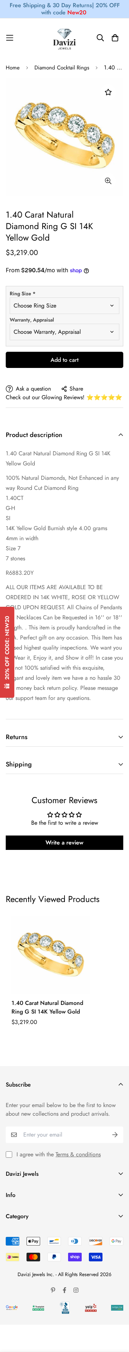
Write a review (64, 842)
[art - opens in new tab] (12, 1307)
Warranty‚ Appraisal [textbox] (32, 319)
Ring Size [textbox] (22, 293)
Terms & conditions (78, 1154)
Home (13, 68)
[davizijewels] (64, 38)
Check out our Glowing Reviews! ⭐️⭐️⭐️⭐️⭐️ (64, 397)
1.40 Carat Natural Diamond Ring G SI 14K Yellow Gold (47, 1007)
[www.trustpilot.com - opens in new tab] (38, 1308)
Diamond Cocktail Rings (61, 68)
